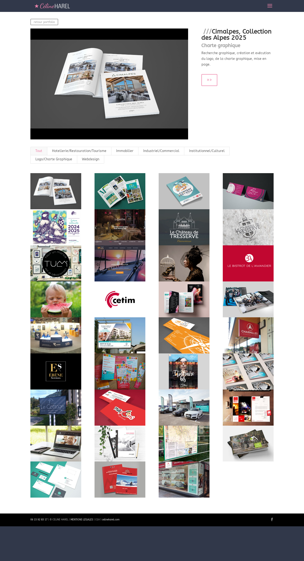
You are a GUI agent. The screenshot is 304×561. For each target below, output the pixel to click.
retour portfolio (44, 22)
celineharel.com (110, 519)
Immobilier (124, 151)
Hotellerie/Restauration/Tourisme (79, 151)
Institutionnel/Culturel (207, 151)
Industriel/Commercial (161, 151)
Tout (38, 151)
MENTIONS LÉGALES (82, 519)
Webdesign (90, 159)
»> (209, 80)
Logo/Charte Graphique (53, 159)
